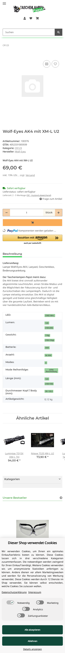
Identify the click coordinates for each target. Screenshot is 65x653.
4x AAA (48, 355)
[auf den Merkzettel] (55, 64)
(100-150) (49, 384)
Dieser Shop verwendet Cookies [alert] (32, 543)
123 (46, 379)
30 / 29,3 (48, 391)
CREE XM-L (49, 315)
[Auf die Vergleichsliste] (46, 64)
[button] (25, 18)
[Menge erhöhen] (58, 212)
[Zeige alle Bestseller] (61, 497)
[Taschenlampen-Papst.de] (27, 7)
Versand (30, 175)
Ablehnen (32, 641)
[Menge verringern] (6, 212)
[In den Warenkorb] (5, 54)
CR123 (18, 148)
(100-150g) (49, 340)
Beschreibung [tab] (12, 253)
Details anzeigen (32, 649)
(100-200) (49, 328)
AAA (47, 347)
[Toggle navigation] (4, 2)
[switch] (10, 602)
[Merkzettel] (31, 18)
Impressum (34, 592)
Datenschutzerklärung (14, 592)
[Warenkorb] (37, 18)
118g (47, 335)
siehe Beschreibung (51, 370)
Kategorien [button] (12, 479)
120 (46, 323)
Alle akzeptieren (32, 629)
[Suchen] (58, 32)
